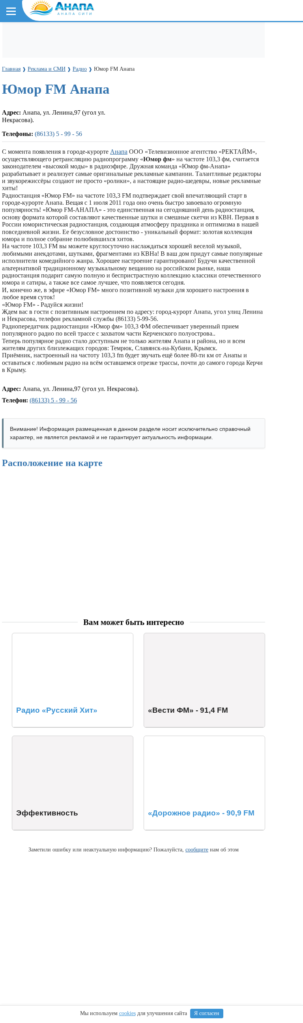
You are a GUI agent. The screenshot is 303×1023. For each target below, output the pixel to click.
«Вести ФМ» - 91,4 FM (175, 636)
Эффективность (33, 739)
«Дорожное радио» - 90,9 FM (183, 739)
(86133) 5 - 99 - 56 (58, 133)
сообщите (196, 849)
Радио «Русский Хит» (41, 636)
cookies (127, 1013)
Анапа (118, 151)
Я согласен (206, 1013)
